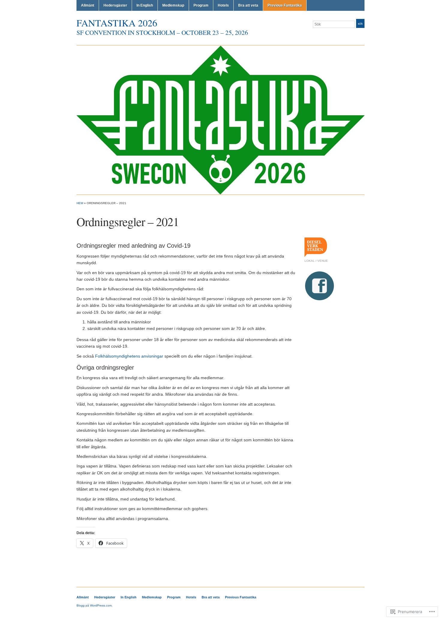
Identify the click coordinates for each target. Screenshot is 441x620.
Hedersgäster (115, 5)
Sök (360, 23)
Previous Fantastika (285, 5)
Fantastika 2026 (116, 22)
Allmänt (87, 5)
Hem (79, 203)
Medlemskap (173, 5)
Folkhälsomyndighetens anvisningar (129, 356)
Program (201, 5)
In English (144, 5)
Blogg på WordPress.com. (94, 605)
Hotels (223, 5)
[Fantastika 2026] (220, 119)
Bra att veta (248, 5)
